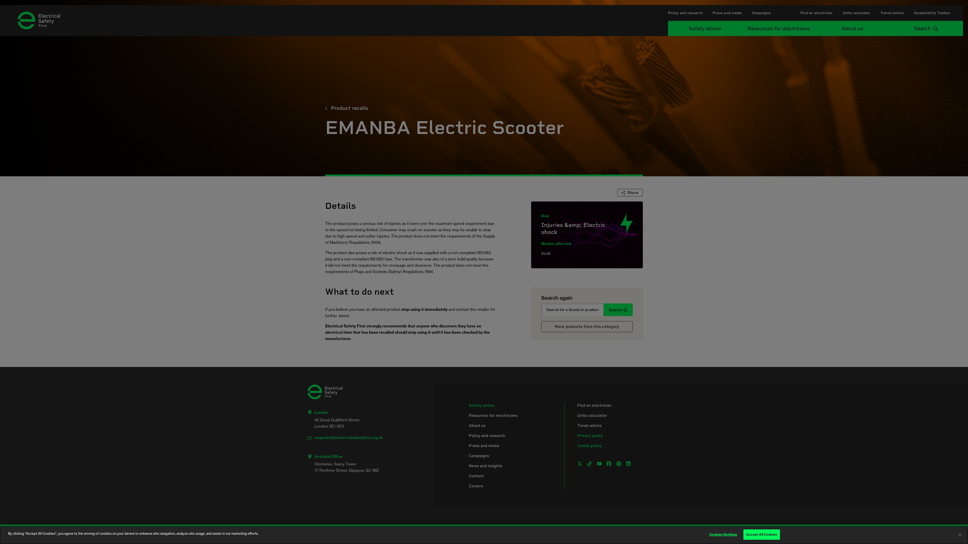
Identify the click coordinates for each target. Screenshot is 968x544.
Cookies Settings (723, 534)
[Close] (959, 534)
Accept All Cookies (761, 534)
